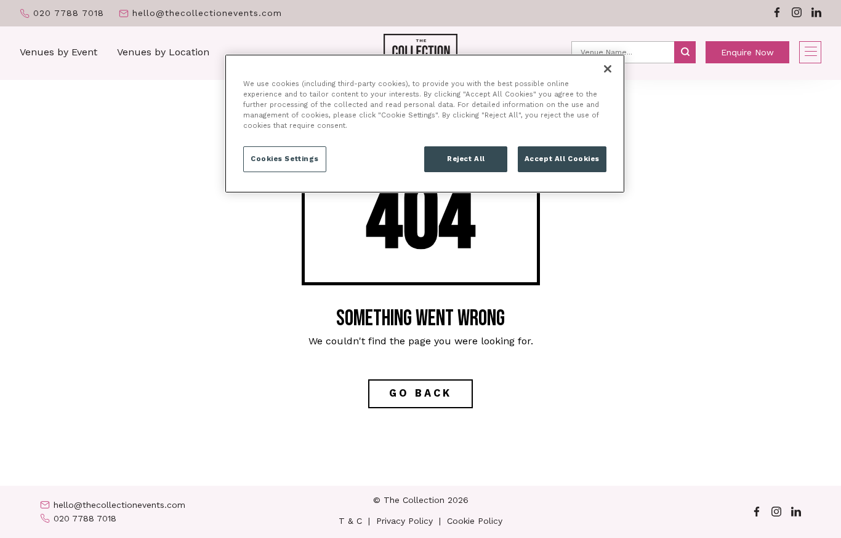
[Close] (607, 68)
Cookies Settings (285, 158)
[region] (425, 123)
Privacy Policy (404, 521)
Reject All (466, 158)
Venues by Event (58, 52)
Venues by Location (163, 52)
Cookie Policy (474, 521)
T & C (350, 521)
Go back (420, 393)
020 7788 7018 (68, 13)
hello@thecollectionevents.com (207, 13)
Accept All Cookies (562, 158)
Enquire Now (747, 52)
